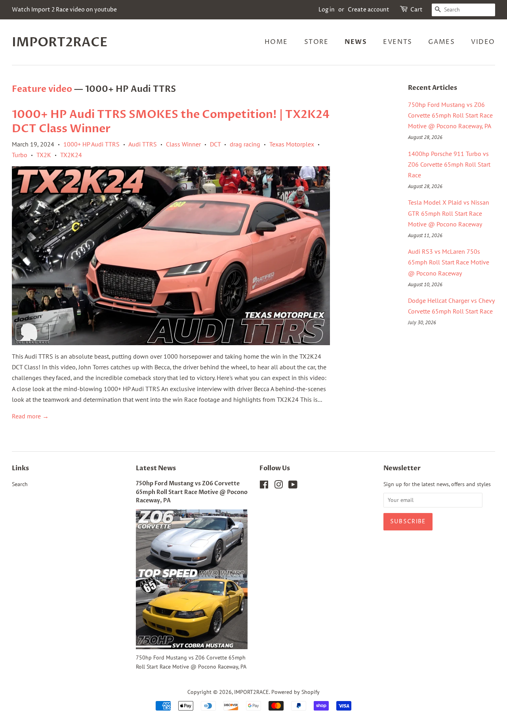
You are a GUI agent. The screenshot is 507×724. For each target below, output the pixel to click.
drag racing (245, 144)
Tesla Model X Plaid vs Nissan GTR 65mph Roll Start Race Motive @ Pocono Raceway (448, 213)
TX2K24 (71, 155)
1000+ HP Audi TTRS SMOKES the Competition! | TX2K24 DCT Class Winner (171, 121)
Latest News (156, 468)
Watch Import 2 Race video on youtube (64, 9)
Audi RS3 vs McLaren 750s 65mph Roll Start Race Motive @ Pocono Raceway (448, 262)
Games (441, 42)
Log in (326, 9)
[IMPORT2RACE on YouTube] (292, 486)
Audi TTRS (142, 144)
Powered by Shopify (295, 691)
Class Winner (183, 144)
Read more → (30, 416)
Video (483, 42)
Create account (368, 9)
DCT (215, 144)
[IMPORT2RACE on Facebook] (264, 486)
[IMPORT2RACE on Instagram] (278, 486)
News (356, 42)
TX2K (43, 155)
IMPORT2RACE (60, 42)
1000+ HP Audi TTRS (91, 144)
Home (276, 42)
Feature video (42, 89)
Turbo (19, 155)
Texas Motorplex (291, 144)
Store (316, 42)
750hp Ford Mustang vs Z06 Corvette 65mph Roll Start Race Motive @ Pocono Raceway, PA (450, 115)
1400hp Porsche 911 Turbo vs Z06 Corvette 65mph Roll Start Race (449, 164)
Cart (416, 9)
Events (397, 42)
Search (20, 484)
